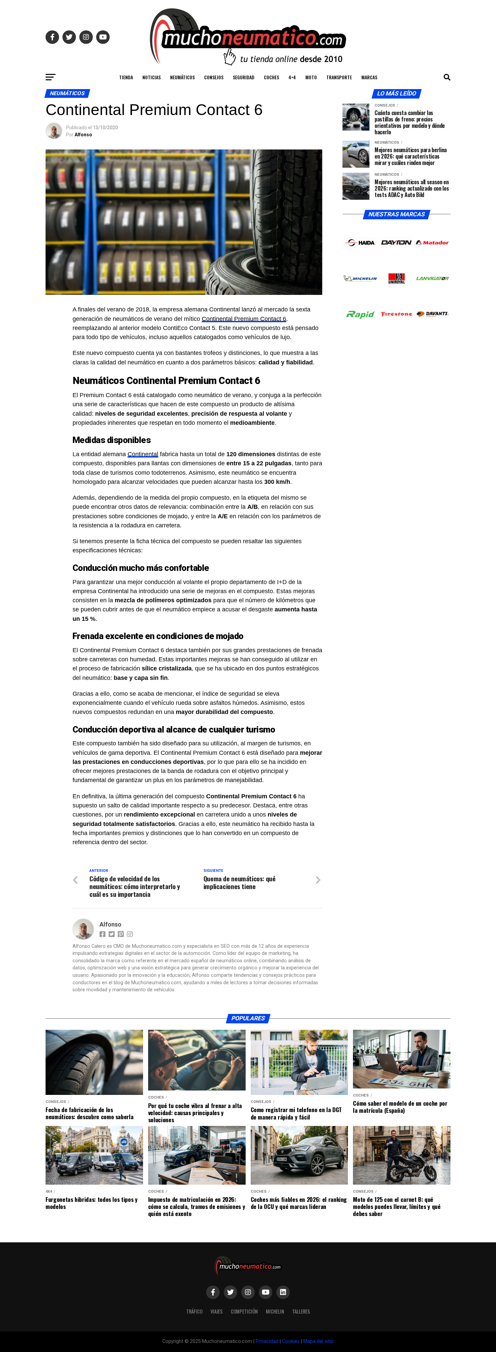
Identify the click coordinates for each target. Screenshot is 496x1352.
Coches (271, 77)
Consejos (213, 77)
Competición (244, 1311)
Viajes (217, 1311)
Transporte (339, 77)
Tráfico (194, 1311)
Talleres (301, 1311)
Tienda (126, 77)
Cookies (291, 1341)
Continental (143, 454)
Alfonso (83, 134)
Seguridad (243, 77)
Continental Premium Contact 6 (244, 318)
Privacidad (267, 1341)
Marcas (369, 77)
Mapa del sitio (318, 1341)
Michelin (275, 1311)
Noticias (151, 77)
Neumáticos (182, 77)
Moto (311, 77)
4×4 (292, 77)
